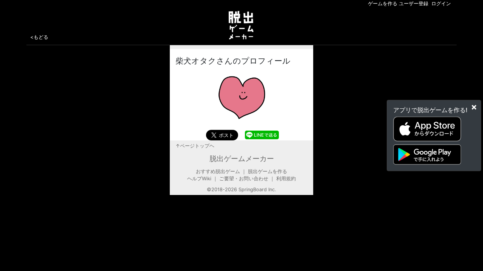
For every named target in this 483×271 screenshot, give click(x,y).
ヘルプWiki (199, 178)
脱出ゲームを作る (267, 171)
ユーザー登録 (413, 3)
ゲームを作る (382, 3)
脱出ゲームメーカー (241, 158)
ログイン (441, 3)
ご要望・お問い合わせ (243, 178)
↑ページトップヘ (194, 146)
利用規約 (286, 178)
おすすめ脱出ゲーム (218, 171)
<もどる (39, 37)
